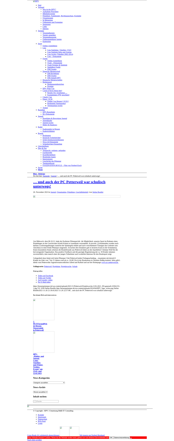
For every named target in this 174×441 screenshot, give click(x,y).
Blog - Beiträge (39, 174)
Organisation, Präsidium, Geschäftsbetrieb (72, 192)
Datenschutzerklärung (121, 438)
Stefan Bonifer (97, 192)
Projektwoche (66, 266)
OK (111, 438)
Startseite (46, 176)
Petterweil (48, 266)
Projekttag (56, 266)
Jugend (53, 176)
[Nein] (131, 438)
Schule (74, 266)
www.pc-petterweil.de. (109, 262)
